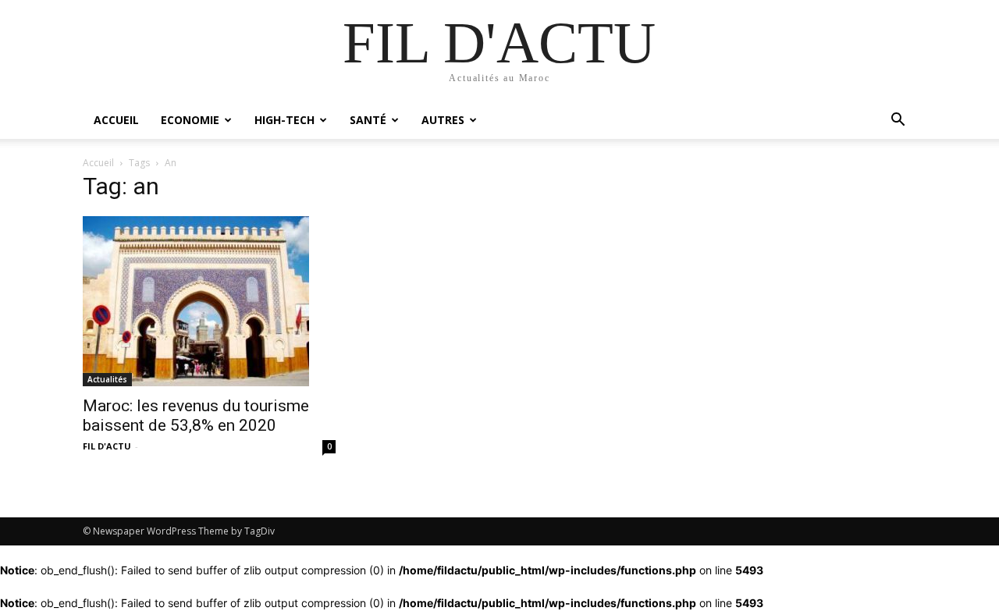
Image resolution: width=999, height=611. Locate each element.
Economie (190, 119)
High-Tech (284, 119)
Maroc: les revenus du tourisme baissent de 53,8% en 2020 (196, 415)
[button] (897, 121)
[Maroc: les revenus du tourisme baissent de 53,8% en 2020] (209, 301)
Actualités (107, 379)
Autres (442, 119)
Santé (368, 119)
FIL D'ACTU (107, 446)
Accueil (116, 119)
